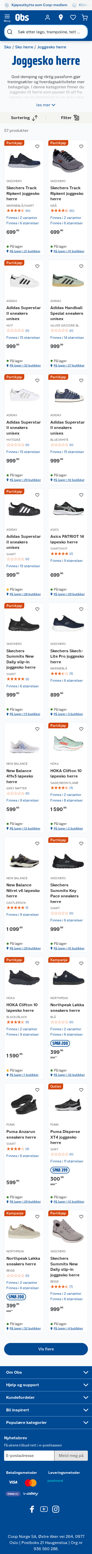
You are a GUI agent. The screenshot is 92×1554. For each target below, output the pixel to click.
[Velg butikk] (61, 17)
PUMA (10, 1124)
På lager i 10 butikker (69, 480)
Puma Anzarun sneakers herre (21, 1134)
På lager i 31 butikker (69, 251)
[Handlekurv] (84, 17)
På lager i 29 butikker (25, 480)
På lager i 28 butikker (25, 594)
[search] (10, 32)
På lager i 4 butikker (68, 1328)
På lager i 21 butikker (25, 251)
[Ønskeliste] (73, 17)
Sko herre (24, 47)
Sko (7, 47)
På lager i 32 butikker (25, 365)
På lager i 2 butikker (68, 828)
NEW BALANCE (17, 763)
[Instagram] (56, 1509)
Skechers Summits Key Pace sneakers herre (64, 893)
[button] (46, 1349)
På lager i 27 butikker (69, 365)
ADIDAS (11, 301)
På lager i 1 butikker (24, 1075)
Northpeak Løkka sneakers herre (67, 1007)
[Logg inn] (47, 17)
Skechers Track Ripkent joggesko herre (23, 193)
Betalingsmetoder (21, 1473)
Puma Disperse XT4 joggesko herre (65, 1137)
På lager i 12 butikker (25, 828)
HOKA (54, 763)
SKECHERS (14, 181)
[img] (24, 211)
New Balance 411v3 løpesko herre (19, 776)
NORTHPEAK (59, 998)
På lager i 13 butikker (25, 714)
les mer (43, 104)
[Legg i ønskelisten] (37, 146)
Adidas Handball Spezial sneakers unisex (66, 313)
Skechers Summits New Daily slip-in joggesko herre (21, 659)
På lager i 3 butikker (68, 714)
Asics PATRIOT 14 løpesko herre (67, 539)
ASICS (54, 529)
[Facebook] (32, 1509)
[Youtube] (44, 1509)
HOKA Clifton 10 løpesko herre (66, 773)
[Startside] (27, 17)
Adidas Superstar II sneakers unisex (23, 313)
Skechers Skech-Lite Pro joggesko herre (67, 656)
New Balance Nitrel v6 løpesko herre (23, 890)
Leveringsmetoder (64, 1473)
